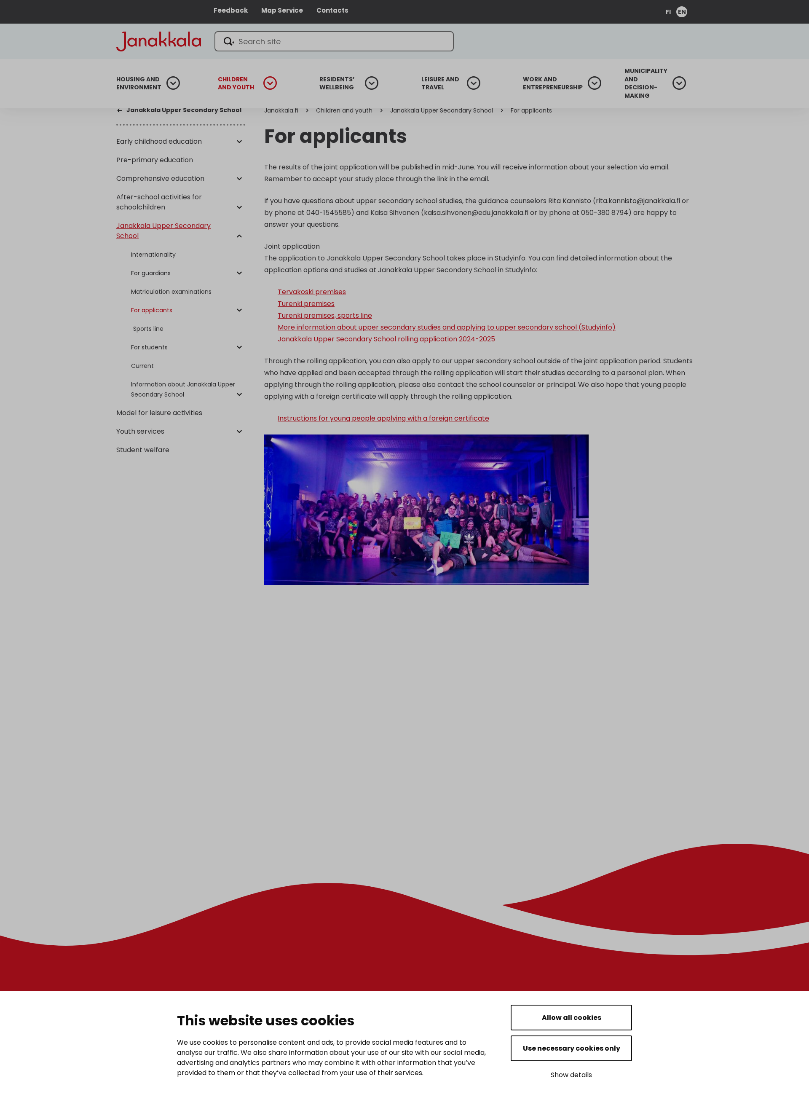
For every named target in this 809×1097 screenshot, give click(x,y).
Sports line (148, 329)
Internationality (153, 254)
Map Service (282, 10)
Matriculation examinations (171, 291)
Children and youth (236, 83)
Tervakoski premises (312, 292)
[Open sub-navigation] (173, 83)
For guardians (151, 273)
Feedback (231, 10)
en (682, 12)
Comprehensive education (160, 178)
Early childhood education (159, 141)
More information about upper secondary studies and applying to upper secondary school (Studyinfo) (447, 327)
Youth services (140, 431)
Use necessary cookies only (571, 1048)
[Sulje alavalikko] (239, 236)
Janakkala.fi (281, 110)
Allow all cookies (571, 1017)
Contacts (332, 10)
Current (142, 366)
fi (668, 12)
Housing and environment (138, 83)
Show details (571, 1075)
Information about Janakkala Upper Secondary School (183, 389)
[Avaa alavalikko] (239, 142)
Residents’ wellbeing (336, 83)
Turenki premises (306, 303)
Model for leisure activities (159, 413)
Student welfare (142, 450)
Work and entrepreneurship (553, 83)
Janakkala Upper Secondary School (163, 231)
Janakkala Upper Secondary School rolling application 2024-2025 (386, 339)
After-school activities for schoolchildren (159, 202)
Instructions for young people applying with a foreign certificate (383, 418)
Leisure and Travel (440, 83)
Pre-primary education (154, 160)
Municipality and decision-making (645, 83)
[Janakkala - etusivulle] (158, 41)
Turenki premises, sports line (325, 315)
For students (149, 347)
